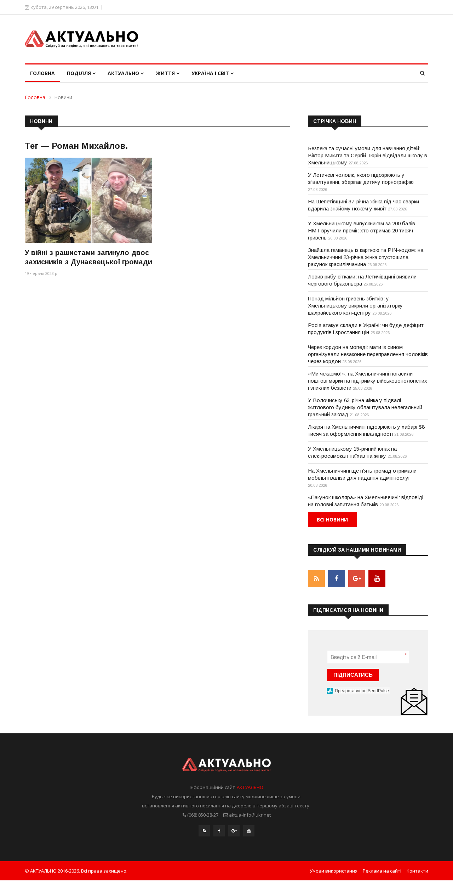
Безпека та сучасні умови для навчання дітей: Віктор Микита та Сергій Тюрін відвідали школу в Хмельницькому (367, 155)
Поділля (79, 73)
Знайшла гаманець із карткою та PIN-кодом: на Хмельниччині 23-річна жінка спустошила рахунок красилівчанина (365, 257)
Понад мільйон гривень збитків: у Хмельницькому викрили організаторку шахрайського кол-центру (355, 305)
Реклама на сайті (382, 871)
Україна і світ (210, 73)
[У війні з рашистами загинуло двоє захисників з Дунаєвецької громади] (88, 200)
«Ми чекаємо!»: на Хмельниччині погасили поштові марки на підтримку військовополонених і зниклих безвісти (367, 381)
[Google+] (234, 830)
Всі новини (332, 519)
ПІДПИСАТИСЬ (353, 675)
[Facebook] (219, 830)
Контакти (417, 871)
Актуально (124, 73)
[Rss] (204, 830)
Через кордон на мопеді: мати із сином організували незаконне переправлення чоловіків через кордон (368, 354)
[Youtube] (248, 830)
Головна (42, 73)
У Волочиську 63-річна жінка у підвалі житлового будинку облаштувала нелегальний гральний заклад (365, 407)
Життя (166, 73)
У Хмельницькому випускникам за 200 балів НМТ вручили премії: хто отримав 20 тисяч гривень (361, 230)
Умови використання (333, 871)
